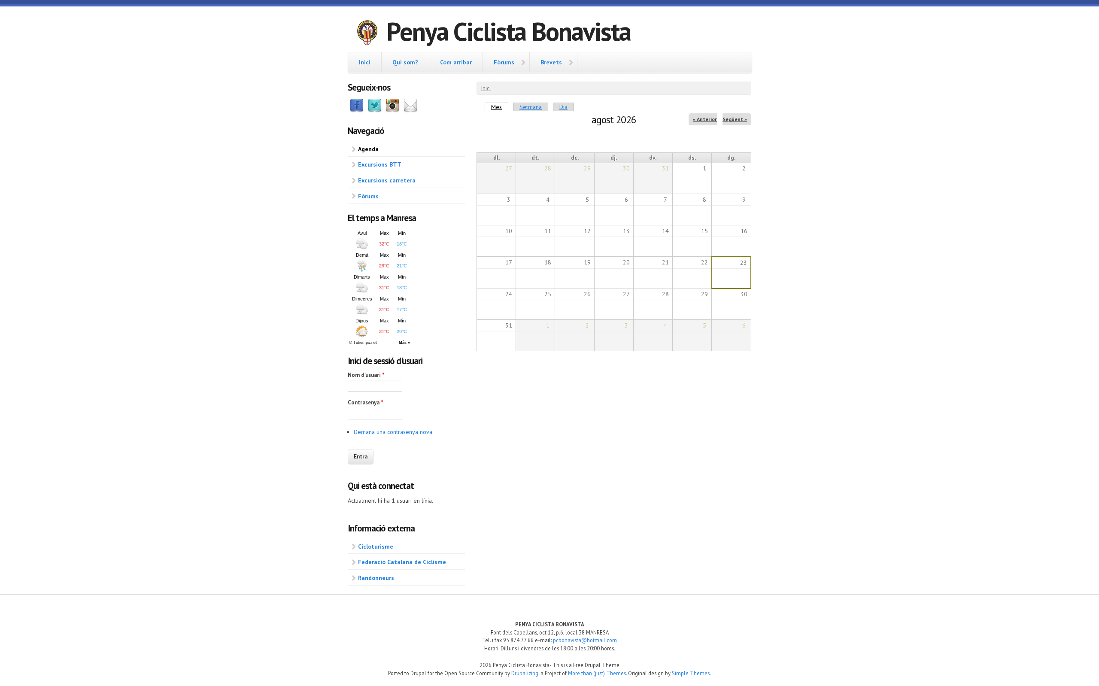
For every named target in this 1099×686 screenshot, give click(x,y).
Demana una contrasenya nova (393, 432)
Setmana (530, 107)
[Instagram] (392, 110)
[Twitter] (375, 110)
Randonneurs (376, 578)
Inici (364, 62)
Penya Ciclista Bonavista (508, 31)
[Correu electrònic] (410, 110)
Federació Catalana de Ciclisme (402, 562)
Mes (499, 107)
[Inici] (367, 34)
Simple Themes (691, 673)
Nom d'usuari (366, 375)
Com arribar (456, 62)
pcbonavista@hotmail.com (585, 640)
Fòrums (504, 62)
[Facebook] (357, 110)
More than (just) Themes (597, 673)
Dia (563, 107)
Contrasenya (365, 402)
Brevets (551, 62)
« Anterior (705, 119)
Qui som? (405, 62)
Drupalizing (524, 673)
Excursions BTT (379, 164)
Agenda (368, 149)
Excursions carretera (387, 180)
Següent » (735, 119)
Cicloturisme (375, 546)
